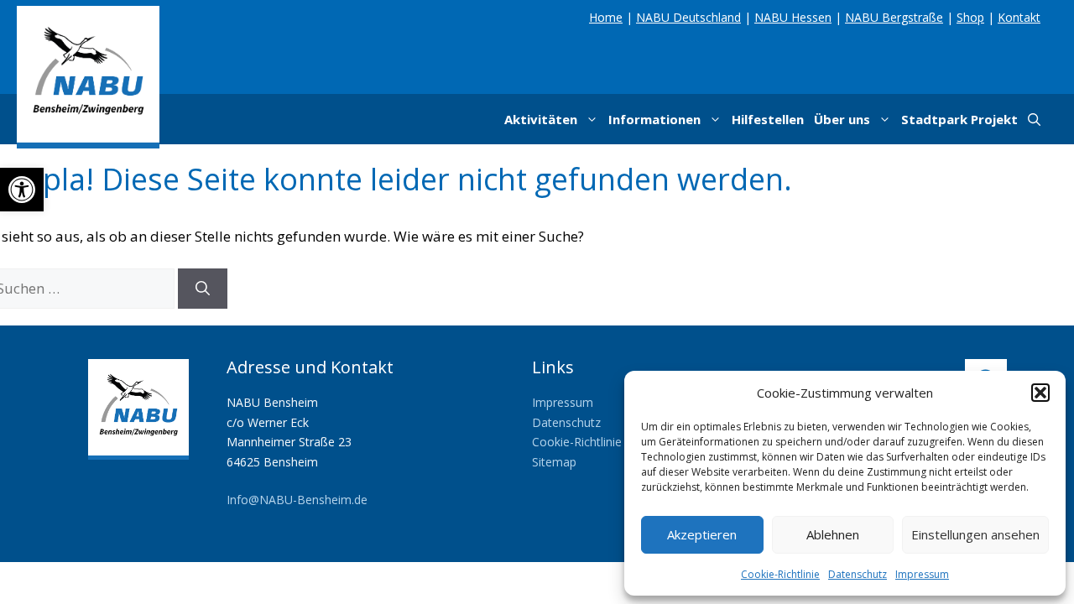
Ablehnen (832, 534)
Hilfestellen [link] (768, 119)
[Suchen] (202, 288)
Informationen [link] (654, 119)
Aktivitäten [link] (540, 119)
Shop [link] (970, 17)
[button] (1040, 392)
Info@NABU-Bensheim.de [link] (297, 500)
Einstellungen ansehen (975, 534)
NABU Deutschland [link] (688, 17)
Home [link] (606, 17)
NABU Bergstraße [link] (894, 17)
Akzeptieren (702, 534)
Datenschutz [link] (857, 574)
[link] (22, 189)
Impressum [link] (922, 574)
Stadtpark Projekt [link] (959, 119)
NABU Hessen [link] (793, 17)
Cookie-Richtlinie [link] (780, 574)
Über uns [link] (842, 119)
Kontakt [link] (1019, 17)
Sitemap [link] (554, 462)
